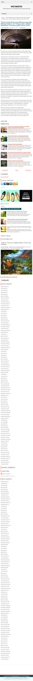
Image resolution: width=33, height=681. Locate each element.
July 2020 (3, 420)
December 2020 (4, 410)
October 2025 (4, 305)
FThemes (12, 677)
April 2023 (3, 357)
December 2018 (4, 456)
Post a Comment (4, 177)
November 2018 (4, 458)
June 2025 (3, 313)
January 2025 (4, 322)
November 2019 (4, 435)
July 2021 (3, 397)
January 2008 (4, 464)
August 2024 (4, 332)
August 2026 (4, 286)
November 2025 (4, 303)
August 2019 (4, 441)
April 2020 (3, 425)
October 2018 (4, 460)
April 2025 (3, 317)
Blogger (28, 676)
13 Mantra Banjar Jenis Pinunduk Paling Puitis (17, 219)
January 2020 (4, 431)
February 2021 (4, 406)
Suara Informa (5, 27)
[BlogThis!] (3, 121)
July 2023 (3, 351)
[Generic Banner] (5, 203)
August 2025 (4, 309)
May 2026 (3, 292)
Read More (13, 133)
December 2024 (4, 324)
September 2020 (4, 416)
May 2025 (3, 315)
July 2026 (3, 288)
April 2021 (3, 403)
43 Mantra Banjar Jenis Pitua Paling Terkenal (17, 211)
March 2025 (3, 319)
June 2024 (3, 334)
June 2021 (3, 399)
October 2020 (4, 414)
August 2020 (4, 418)
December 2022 (4, 364)
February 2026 (4, 298)
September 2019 (4, 439)
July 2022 (3, 374)
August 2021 (4, 395)
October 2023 (4, 345)
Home (2, 17)
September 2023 (4, 347)
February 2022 (4, 384)
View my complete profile (8, 476)
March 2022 (3, 382)
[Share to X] (4, 121)
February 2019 (4, 452)
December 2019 (4, 433)
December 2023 (4, 342)
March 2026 (3, 296)
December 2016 (4, 462)
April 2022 (3, 380)
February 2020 (4, 429)
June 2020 (3, 422)
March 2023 (3, 359)
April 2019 (3, 448)
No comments (22, 27)
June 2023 (3, 353)
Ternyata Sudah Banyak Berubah (15, 144)
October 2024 (4, 328)
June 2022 (3, 376)
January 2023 (4, 363)
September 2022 (4, 370)
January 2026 (4, 300)
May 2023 (3, 355)
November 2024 (4, 326)
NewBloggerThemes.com (23, 678)
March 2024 (3, 336)
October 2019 (4, 437)
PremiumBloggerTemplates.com (11, 678)
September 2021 (4, 393)
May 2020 (3, 424)
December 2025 (4, 301)
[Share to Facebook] (6, 121)
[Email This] (1, 121)
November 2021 (4, 389)
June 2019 (3, 445)
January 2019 (4, 454)
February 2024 (4, 338)
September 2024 (4, 330)
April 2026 (3, 294)
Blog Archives (17, 208)
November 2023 (4, 343)
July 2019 (3, 443)
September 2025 (4, 307)
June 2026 (3, 290)
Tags (9, 208)
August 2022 (4, 372)
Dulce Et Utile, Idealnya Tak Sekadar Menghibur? (18, 135)
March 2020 (3, 427)
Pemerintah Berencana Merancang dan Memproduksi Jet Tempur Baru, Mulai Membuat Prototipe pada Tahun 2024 (16, 23)
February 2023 (4, 361)
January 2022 (4, 385)
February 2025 (4, 320)
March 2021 (3, 404)
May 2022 (3, 378)
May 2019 (3, 446)
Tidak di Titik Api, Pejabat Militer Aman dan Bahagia (16, 243)
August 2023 (4, 349)
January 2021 (4, 408)
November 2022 (4, 366)
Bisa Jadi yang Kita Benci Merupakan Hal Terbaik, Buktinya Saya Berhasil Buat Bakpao (18, 127)
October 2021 (4, 391)
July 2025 (3, 311)
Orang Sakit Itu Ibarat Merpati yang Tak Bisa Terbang (19, 152)
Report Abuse (5, 236)
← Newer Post (4, 170)
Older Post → (29, 170)
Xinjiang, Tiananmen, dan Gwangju (15, 160)
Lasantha (25, 677)
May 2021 (3, 401)
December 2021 (4, 387)
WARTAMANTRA (16, 6)
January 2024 (4, 340)
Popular (4, 208)
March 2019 (3, 450)
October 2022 (4, 368)
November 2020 (4, 412)
